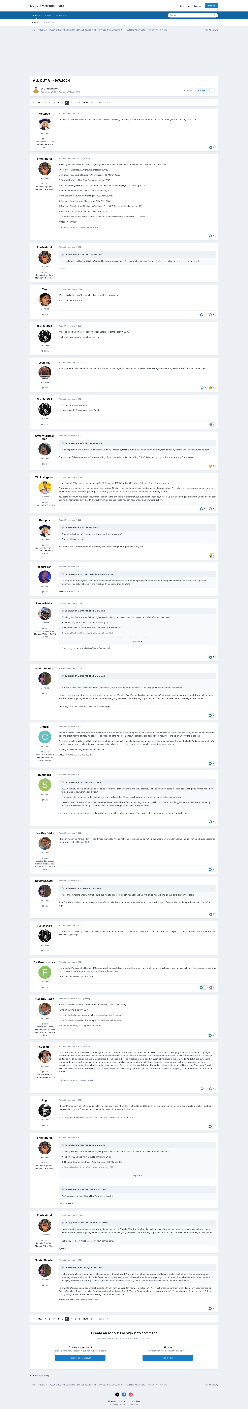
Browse (36, 15)
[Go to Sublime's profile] (44, 1056)
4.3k (46, 1125)
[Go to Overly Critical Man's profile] (44, 449)
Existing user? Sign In (191, 6)
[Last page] (92, 103)
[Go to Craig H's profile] (44, 737)
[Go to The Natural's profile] (44, 168)
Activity (48, 15)
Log (44, 1100)
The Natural (44, 158)
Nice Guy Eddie (44, 833)
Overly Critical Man (44, 437)
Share (189, 90)
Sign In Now (167, 1358)
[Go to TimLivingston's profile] (44, 487)
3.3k (46, 139)
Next (85, 103)
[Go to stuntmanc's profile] (44, 784)
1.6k (46, 693)
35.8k (46, 351)
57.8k (46, 184)
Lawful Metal (44, 603)
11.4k (46, 314)
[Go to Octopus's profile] (44, 123)
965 (46, 502)
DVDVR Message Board (47, 6)
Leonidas (44, 362)
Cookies (136, 1401)
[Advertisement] (82, 56)
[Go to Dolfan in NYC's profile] (36, 90)
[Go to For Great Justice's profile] (44, 972)
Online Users (48, 22)
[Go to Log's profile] (44, 1110)
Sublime (44, 1046)
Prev (39, 103)
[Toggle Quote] (63, 254)
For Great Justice (44, 962)
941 (46, 387)
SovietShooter (44, 668)
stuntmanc (44, 774)
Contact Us (124, 1401)
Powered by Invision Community (124, 1405)
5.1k (46, 628)
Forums (34, 22)
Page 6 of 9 (103, 103)
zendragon (44, 566)
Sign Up (211, 6)
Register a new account (80, 1358)
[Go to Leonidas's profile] (44, 372)
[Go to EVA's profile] (44, 299)
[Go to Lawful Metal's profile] (44, 613)
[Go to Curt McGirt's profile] (44, 336)
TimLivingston (44, 477)
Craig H (44, 726)
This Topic (203, 15)
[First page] (34, 103)
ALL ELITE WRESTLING (69, 92)
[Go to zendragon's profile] (44, 576)
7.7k (46, 592)
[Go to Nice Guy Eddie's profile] (44, 843)
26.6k (46, 752)
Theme (111, 1401)
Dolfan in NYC (51, 88)
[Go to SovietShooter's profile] (44, 678)
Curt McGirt (44, 326)
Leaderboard (62, 15)
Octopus (44, 113)
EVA (44, 289)
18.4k (45, 858)
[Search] (215, 15)
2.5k (46, 464)
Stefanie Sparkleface (99, 574)
